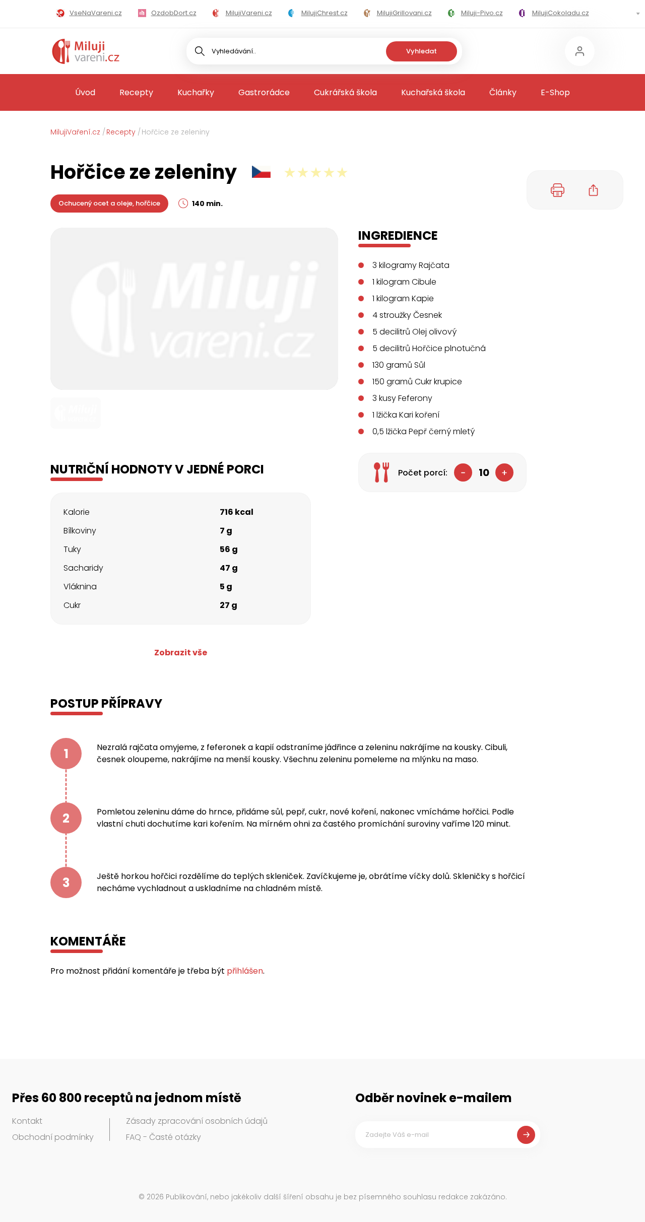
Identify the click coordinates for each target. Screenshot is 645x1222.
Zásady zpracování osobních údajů (197, 1121)
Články (503, 92)
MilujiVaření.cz (75, 132)
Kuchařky (195, 92)
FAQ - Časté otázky (163, 1137)
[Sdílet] (594, 190)
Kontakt (27, 1121)
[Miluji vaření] (85, 51)
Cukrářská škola (345, 92)
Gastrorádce (264, 92)
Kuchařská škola (433, 92)
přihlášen (245, 971)
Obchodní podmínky (53, 1137)
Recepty (136, 92)
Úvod (85, 92)
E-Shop (555, 92)
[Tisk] (558, 190)
